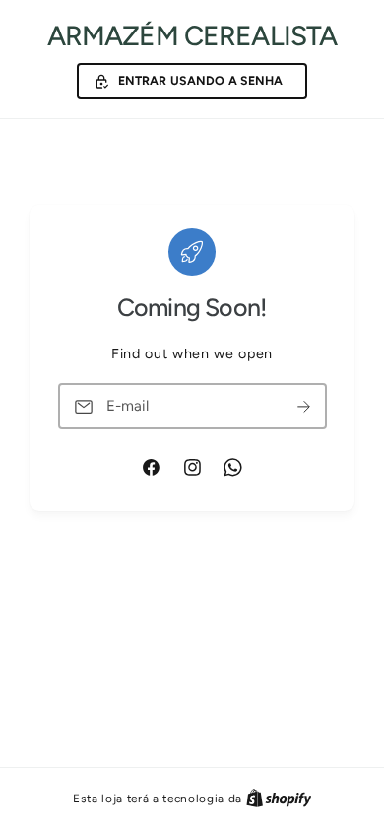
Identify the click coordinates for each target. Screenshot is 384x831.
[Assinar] (304, 406)
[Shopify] (279, 798)
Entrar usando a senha (201, 80)
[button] (192, 81)
